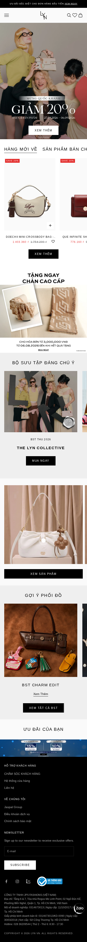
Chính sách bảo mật (17, 821)
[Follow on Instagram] (17, 881)
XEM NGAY (71, 4)
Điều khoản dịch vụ (17, 814)
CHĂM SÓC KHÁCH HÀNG (22, 773)
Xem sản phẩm (43, 573)
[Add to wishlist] (53, 241)
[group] (43, 309)
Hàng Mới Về (20, 149)
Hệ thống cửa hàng (17, 780)
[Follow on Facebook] (6, 881)
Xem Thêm (44, 130)
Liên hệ (9, 787)
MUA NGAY (41, 460)
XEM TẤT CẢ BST (43, 708)
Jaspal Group (13, 807)
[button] (79, 908)
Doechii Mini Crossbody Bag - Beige (30, 237)
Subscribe (20, 865)
